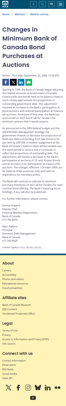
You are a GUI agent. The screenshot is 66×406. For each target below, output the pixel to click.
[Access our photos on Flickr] (57, 389)
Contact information (14, 360)
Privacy (6, 335)
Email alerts (9, 365)
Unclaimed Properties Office (18, 313)
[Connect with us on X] (9, 389)
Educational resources (15, 283)
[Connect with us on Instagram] (28, 389)
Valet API (7, 378)
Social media (9, 373)
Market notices (39, 14)
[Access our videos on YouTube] (33, 400)
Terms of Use (10, 330)
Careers (6, 270)
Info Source (9, 343)
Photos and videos (13, 279)
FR (51, 4)
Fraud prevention (12, 288)
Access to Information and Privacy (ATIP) (25, 339)
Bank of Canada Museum (16, 305)
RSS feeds (8, 369)
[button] (5, 82)
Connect (9, 309)
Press (22, 247)
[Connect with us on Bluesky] (38, 389)
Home (6, 14)
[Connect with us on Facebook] (18, 389)
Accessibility (9, 274)
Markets (20, 14)
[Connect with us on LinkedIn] (48, 389)
